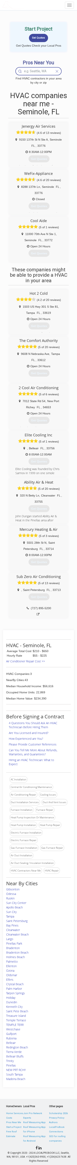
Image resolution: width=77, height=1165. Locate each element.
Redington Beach (17, 1047)
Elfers (9, 980)
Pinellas (11, 1065)
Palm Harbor (14, 989)
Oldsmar (11, 975)
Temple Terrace (16, 1020)
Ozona (10, 970)
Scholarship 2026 (58, 1113)
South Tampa (14, 1074)
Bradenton (13, 948)
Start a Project (13, 1127)
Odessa (11, 894)
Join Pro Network (32, 1113)
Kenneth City (14, 1007)
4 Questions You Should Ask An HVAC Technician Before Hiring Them (33, 725)
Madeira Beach (15, 1079)
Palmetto (12, 961)
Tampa (10, 916)
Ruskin (10, 898)
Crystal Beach (15, 984)
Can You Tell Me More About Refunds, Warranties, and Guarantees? (33, 752)
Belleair (11, 1043)
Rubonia (11, 1038)
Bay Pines (12, 925)
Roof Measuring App (34, 1122)
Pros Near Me (13, 1122)
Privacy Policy (56, 1118)
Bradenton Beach (17, 952)
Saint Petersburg (17, 921)
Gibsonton (13, 889)
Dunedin (11, 1002)
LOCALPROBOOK (25, 5)
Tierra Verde (14, 1052)
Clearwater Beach (17, 934)
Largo (9, 939)
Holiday (10, 998)
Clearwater (13, 930)
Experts (27, 1118)
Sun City (11, 912)
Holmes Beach (15, 957)
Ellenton (11, 966)
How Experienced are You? (26, 739)
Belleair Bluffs (15, 1056)
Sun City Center (16, 903)
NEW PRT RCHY (16, 1070)
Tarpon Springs (15, 993)
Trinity (10, 1061)
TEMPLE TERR (15, 1025)
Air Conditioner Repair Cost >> (25, 661)
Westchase (13, 1029)
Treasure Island (16, 1016)
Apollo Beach (14, 907)
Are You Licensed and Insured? (28, 733)
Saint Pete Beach (17, 1011)
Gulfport (11, 1034)
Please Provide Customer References (32, 744)
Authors (53, 1122)
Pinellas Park (14, 943)
